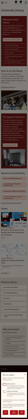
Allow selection (14, 412)
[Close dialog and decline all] (25, 374)
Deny (5, 412)
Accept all (21, 412)
